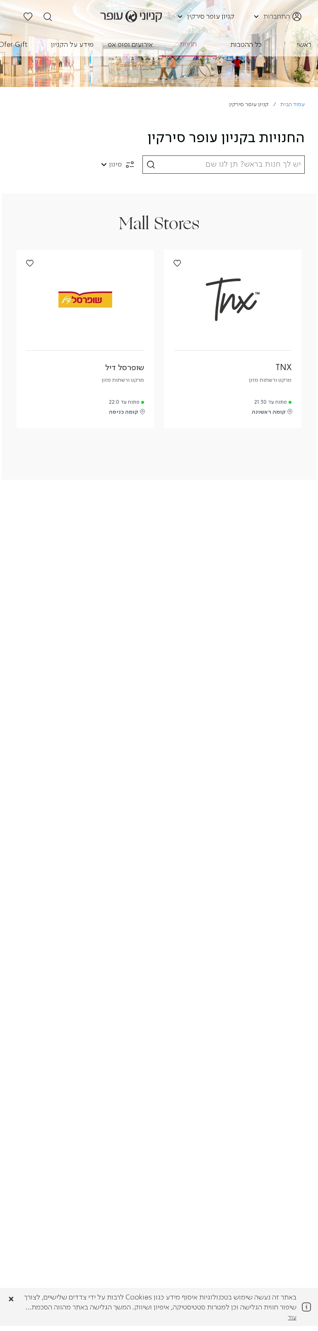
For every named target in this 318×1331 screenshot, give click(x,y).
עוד (292, 1317)
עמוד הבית (292, 104)
